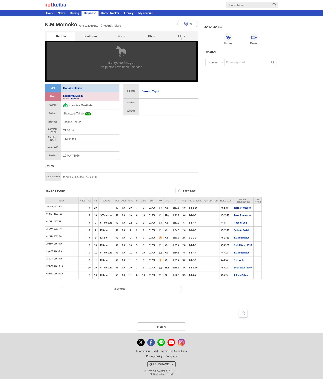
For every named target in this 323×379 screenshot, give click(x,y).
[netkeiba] (55, 5)
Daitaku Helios (72, 88)
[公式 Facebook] (151, 342)
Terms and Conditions (174, 350)
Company (171, 356)
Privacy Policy (154, 356)
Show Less (189, 190)
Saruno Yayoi (150, 91)
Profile (61, 36)
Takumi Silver (241, 275)
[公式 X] (141, 342)
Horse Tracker (110, 13)
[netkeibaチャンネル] (171, 342)
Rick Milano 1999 (243, 245)
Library (128, 13)
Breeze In (239, 260)
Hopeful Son (240, 222)
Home (50, 13)
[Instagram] (181, 342)
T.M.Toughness (242, 237)
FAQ (155, 350)
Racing (74, 13)
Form (121, 36)
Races (253, 43)
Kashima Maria (73, 95)
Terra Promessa (242, 208)
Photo (152, 36)
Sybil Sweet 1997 (243, 267)
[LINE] (161, 342)
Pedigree (90, 36)
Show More (119, 289)
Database (90, 13)
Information (143, 350)
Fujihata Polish (241, 230)
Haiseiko (75, 98)
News (61, 13)
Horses (228, 43)
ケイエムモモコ (89, 25)
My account (145, 13)
